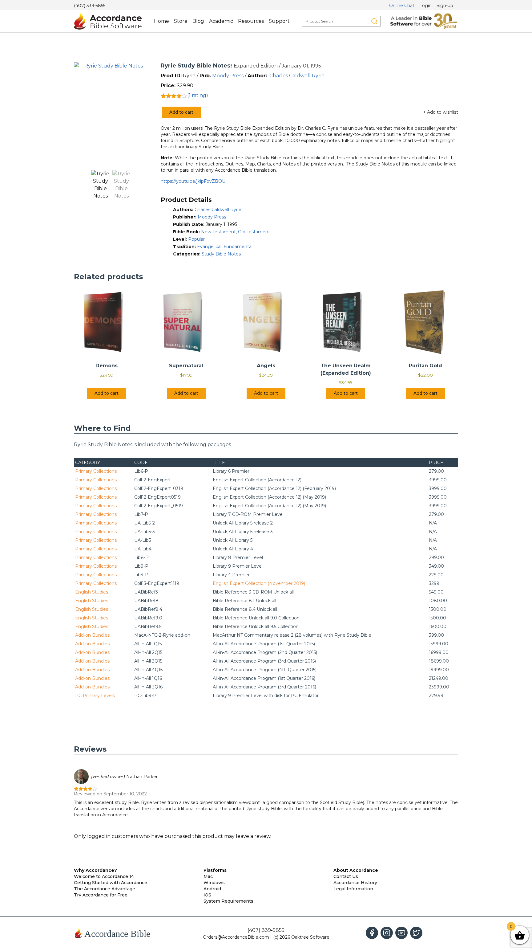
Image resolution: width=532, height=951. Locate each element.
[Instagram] (387, 933)
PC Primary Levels (95, 695)
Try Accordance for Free (100, 895)
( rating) (197, 95)
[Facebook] (372, 933)
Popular (196, 239)
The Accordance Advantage (104, 889)
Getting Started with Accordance (110, 882)
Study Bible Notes (221, 254)
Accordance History (355, 882)
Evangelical (209, 246)
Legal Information (353, 889)
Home (161, 21)
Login (425, 5)
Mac (208, 876)
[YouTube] (401, 933)
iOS (207, 895)
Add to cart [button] (107, 393)
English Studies (91, 592)
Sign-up (445, 5)
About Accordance (355, 870)
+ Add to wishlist (440, 112)
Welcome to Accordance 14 (104, 876)
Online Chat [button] (401, 5)
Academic (221, 21)
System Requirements (228, 901)
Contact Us (345, 876)
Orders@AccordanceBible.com (236, 937)
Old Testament (254, 232)
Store (180, 21)
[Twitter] (416, 933)
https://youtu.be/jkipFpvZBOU (193, 181)
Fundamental (238, 246)
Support (279, 21)
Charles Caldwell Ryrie (296, 76)
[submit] (374, 21)
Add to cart (181, 112)
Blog (198, 21)
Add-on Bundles (92, 635)
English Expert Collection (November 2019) (259, 583)
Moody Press (228, 76)
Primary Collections (96, 471)
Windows (214, 882)
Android (212, 889)
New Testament (218, 232)
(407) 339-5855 (89, 5)
